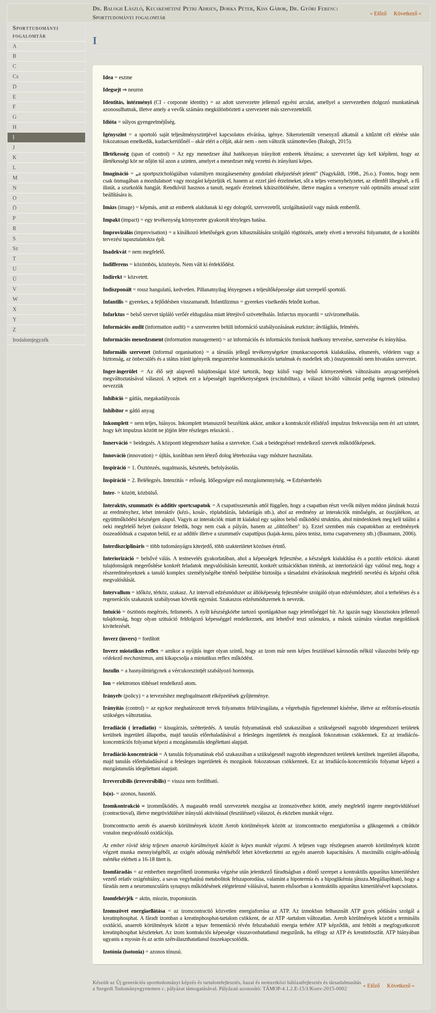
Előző (378, 13)
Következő (407, 13)
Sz (15, 248)
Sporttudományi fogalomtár (36, 31)
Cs (15, 76)
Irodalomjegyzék (31, 340)
